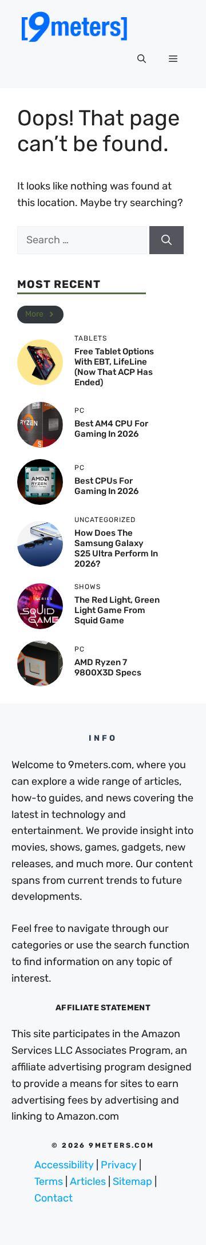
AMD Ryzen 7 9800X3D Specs (107, 667)
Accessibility (64, 1165)
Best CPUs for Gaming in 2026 (106, 486)
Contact (53, 1198)
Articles (88, 1181)
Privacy (119, 1165)
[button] (141, 59)
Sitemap (132, 1181)
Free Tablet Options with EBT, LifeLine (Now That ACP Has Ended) (114, 367)
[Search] (166, 240)
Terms (48, 1181)
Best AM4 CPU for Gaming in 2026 (111, 428)
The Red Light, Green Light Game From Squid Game (117, 610)
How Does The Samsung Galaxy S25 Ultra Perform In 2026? (116, 548)
